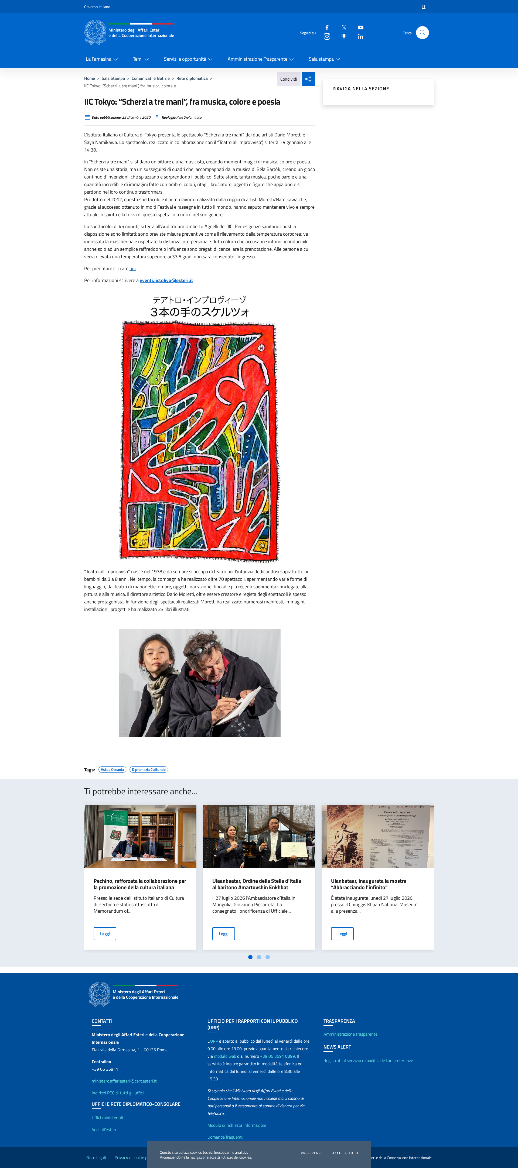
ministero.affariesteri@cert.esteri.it (124, 1081)
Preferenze (312, 1153)
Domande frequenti (225, 1137)
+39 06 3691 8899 (277, 1056)
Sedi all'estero (104, 1129)
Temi (137, 59)
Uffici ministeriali (107, 1117)
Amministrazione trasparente (350, 1034)
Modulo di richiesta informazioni (236, 1125)
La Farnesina (98, 59)
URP (214, 1041)
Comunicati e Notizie (151, 78)
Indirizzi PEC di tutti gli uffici (118, 1093)
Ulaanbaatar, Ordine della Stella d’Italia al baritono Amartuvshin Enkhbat (256, 884)
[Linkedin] (358, 36)
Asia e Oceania (112, 769)
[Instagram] (324, 36)
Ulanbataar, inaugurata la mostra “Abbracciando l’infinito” (368, 884)
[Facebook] (324, 27)
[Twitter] (341, 27)
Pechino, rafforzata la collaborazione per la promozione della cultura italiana (140, 884)
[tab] (250, 957)
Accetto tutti (345, 1153)
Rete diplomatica (192, 78)
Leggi (105, 933)
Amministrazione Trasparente (257, 59)
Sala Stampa (113, 78)
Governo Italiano (97, 6)
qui (133, 268)
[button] (422, 32)
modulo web (225, 1056)
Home (89, 78)
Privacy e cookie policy (135, 1157)
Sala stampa (321, 59)
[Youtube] (358, 27)
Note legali (96, 1157)
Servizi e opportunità (185, 59)
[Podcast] (341, 36)
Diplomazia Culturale (149, 769)
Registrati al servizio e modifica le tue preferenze (368, 1060)
